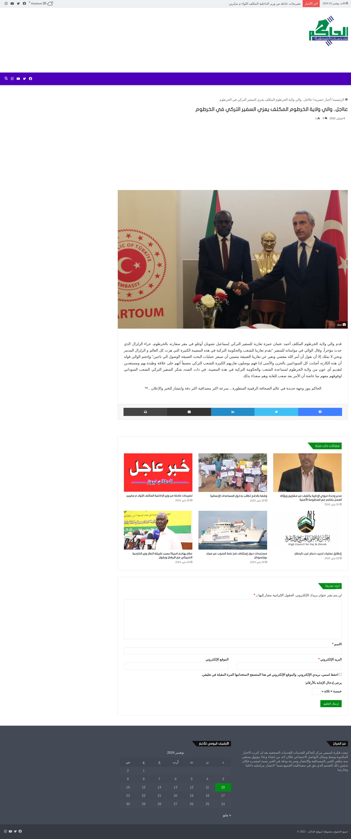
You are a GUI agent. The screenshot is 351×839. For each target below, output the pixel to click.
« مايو (227, 815)
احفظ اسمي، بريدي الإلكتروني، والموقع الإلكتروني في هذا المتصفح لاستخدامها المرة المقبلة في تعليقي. (270, 674)
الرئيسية (339, 99)
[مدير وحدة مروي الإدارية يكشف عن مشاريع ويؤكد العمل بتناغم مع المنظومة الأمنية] (307, 472)
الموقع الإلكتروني (217, 659)
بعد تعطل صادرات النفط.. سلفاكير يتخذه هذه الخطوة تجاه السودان (258, 3)
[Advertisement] (117, 40)
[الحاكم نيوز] (328, 31)
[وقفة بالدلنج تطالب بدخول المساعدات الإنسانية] (232, 472)
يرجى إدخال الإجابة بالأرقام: (323, 682)
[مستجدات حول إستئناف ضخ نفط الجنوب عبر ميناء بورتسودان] (232, 530)
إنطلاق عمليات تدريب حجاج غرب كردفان (318, 553)
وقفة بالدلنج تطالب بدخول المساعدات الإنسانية (238, 495)
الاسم (337, 644)
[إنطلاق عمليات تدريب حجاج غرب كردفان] (307, 530)
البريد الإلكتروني (330, 659)
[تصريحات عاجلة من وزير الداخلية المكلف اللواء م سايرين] (158, 472)
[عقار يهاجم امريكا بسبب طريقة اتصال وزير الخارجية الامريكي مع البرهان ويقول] (158, 530)
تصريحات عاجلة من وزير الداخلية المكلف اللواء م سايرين (159, 495)
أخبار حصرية (322, 99)
